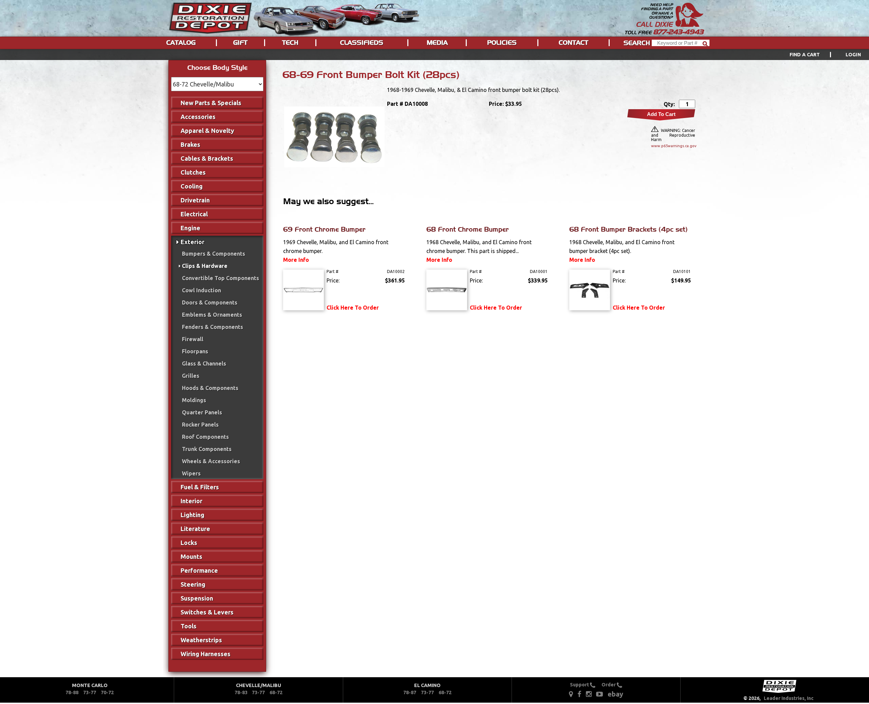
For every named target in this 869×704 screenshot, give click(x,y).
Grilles (190, 376)
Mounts (191, 556)
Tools (189, 626)
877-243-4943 (678, 32)
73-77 (89, 692)
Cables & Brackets (207, 158)
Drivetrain (195, 200)
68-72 (276, 692)
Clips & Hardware (204, 266)
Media (437, 42)
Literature (195, 528)
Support (580, 684)
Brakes (190, 144)
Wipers (191, 473)
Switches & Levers (207, 612)
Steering (193, 584)
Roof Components (205, 437)
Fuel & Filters (200, 487)
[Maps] (571, 693)
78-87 (409, 692)
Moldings (194, 400)
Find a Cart (805, 54)
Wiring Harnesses (205, 653)
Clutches (193, 172)
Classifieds (361, 42)
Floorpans (195, 351)
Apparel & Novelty (207, 130)
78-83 (241, 692)
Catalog (181, 42)
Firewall (192, 339)
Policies (502, 42)
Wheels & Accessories (211, 461)
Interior (191, 500)
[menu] (434, 54)
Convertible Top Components (220, 278)
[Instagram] (589, 693)
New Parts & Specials (211, 102)
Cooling (192, 186)
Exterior (192, 241)
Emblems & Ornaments (212, 315)
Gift (240, 42)
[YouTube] (599, 693)
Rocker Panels (200, 425)
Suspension (197, 598)
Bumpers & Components (213, 254)
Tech (290, 42)
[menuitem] (818, 54)
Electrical (194, 214)
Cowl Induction (201, 290)
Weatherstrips (201, 640)
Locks (189, 542)
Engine (190, 227)
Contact (573, 42)
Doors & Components (209, 302)
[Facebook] (579, 693)
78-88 (72, 692)
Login (853, 54)
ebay (615, 694)
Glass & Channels (204, 363)
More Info (296, 260)
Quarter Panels (202, 412)
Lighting (192, 514)
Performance (199, 570)
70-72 (107, 692)
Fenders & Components (212, 327)
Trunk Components (207, 449)
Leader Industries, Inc (789, 698)
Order (609, 684)
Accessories (198, 116)
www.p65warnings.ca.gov (673, 146)
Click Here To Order (353, 308)
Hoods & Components (210, 388)
